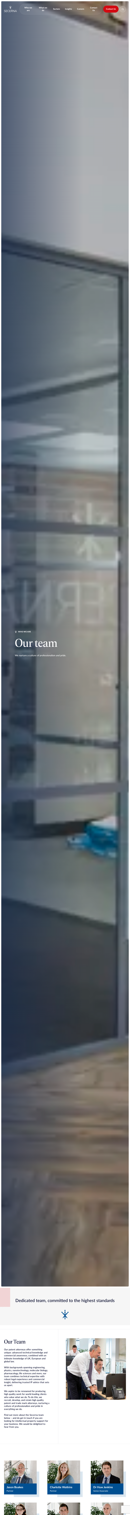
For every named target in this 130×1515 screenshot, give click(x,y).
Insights (68, 9)
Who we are (28, 9)
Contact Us (93, 9)
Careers (80, 9)
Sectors (56, 9)
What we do (43, 9)
